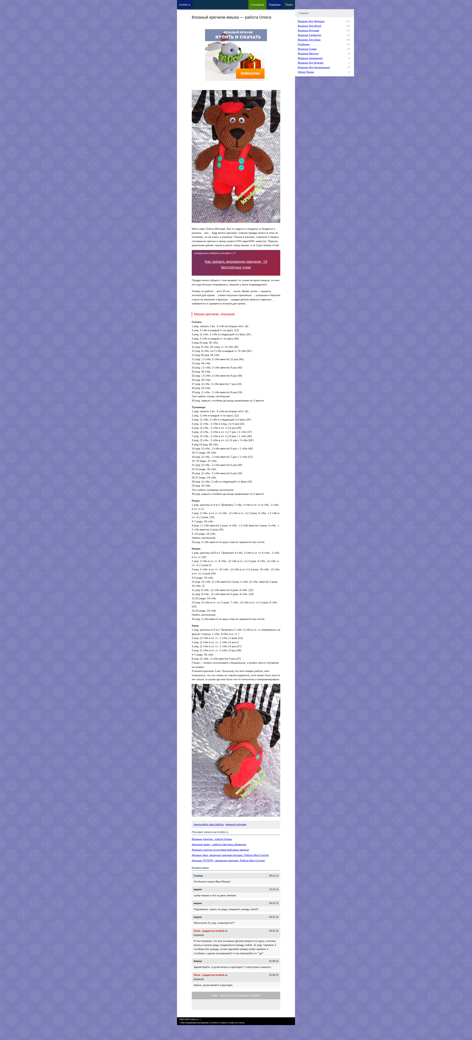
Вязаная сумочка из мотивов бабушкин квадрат (220, 849)
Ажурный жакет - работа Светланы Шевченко (219, 844)
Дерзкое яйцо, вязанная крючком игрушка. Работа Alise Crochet (230, 855)
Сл (257, 4)
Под (275, 4)
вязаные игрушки (236, 824)
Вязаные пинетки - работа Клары (212, 839)
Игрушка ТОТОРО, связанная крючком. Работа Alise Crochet (228, 860)
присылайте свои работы (209, 824)
